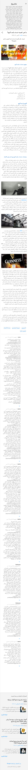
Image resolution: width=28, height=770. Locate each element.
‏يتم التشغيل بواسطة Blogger (14, 763)
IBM (21, 231)
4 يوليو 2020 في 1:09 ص (12, 519)
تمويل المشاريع (16, 328)
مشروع (14, 4)
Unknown (18, 564)
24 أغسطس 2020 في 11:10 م (13, 604)
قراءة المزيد (4, 714)
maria (19, 409)
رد (19, 405)
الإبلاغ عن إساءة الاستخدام (14, 766)
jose (19, 337)
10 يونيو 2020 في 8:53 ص (11, 464)
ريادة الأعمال (7, 328)
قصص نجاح (23, 331)
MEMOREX (24, 200)
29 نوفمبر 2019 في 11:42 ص (11, 337)
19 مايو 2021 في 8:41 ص (11, 641)
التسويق (24, 328)
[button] (2, 33)
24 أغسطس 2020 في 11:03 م (13, 566)
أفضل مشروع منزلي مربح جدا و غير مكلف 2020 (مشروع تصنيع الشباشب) (16, 721)
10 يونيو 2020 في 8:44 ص (11, 409)
